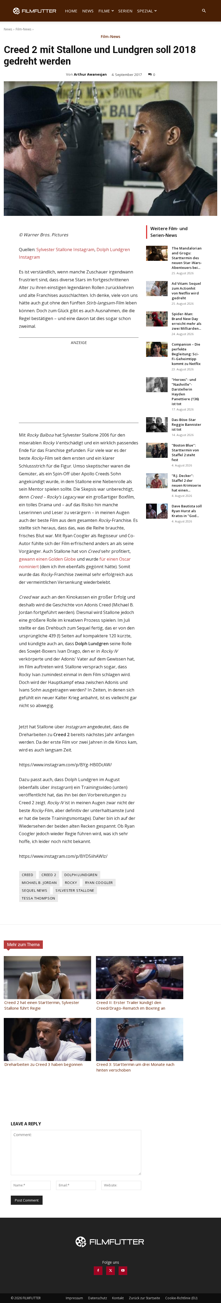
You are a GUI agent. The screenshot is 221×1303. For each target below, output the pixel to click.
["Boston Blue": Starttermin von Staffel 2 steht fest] (157, 450)
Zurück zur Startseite (144, 1298)
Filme (104, 10)
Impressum (74, 1298)
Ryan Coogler (99, 882)
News (88, 10)
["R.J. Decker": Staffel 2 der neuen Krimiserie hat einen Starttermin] (157, 480)
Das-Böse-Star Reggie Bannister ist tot (186, 424)
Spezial (145, 10)
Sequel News (34, 890)
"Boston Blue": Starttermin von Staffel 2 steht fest (185, 452)
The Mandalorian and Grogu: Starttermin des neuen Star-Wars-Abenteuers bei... (187, 258)
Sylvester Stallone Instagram (65, 249)
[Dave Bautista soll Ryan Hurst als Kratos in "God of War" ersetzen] (157, 511)
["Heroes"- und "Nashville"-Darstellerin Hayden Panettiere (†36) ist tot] (157, 384)
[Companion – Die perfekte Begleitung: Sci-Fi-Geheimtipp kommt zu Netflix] (157, 349)
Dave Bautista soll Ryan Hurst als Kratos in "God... (187, 511)
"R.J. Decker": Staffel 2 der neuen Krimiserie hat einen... (186, 483)
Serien (125, 10)
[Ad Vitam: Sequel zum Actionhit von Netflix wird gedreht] (157, 288)
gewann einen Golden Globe (47, 559)
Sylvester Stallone (75, 890)
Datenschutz (97, 1298)
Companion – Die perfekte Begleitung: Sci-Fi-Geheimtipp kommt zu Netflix (186, 354)
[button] (203, 10)
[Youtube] (123, 1270)
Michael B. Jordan (39, 882)
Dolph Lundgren (81, 874)
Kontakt (118, 1298)
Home (71, 10)
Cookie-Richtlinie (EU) (181, 1298)
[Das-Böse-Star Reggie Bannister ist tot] (157, 424)
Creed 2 (49, 874)
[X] (110, 1270)
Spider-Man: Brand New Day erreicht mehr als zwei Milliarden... (186, 321)
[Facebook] (98, 1270)
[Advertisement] (78, 383)
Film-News (23, 29)
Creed (27, 874)
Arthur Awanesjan (90, 74)
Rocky (71, 882)
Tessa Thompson (38, 898)
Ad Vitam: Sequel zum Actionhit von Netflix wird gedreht (186, 290)
